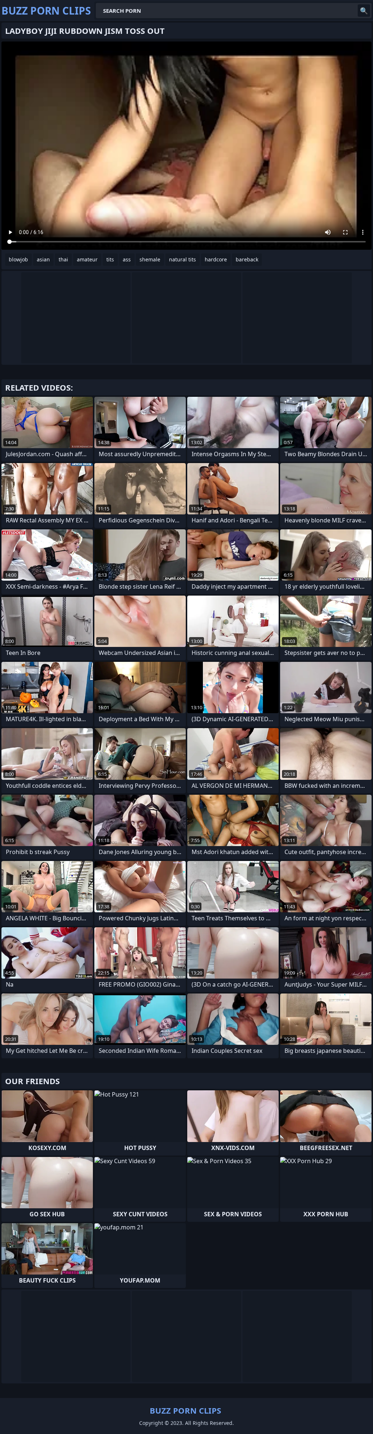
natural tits (182, 259)
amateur (87, 259)
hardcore (216, 259)
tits (110, 259)
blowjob (18, 259)
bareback (247, 259)
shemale (150, 259)
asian (43, 259)
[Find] (364, 10)
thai (63, 259)
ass (127, 259)
